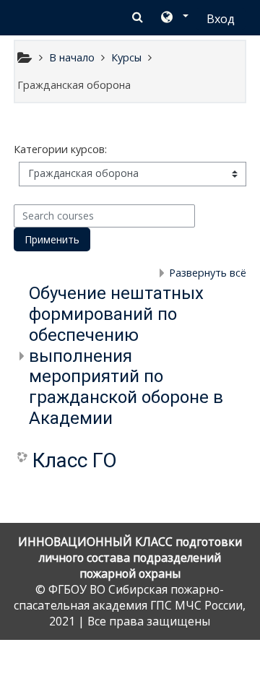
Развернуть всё (207, 273)
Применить (52, 239)
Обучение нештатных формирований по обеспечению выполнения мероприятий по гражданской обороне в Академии (126, 355)
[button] (173, 18)
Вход (221, 19)
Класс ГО (74, 460)
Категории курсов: (60, 149)
